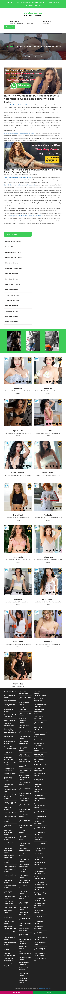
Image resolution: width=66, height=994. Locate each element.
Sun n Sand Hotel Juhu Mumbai (39, 769)
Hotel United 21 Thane (23, 887)
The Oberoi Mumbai (40, 868)
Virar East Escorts (11, 322)
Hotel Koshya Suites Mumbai (10, 938)
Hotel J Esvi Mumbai (10, 907)
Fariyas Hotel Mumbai (8, 753)
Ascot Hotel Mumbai (10, 692)
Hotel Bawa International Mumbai (8, 832)
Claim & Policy (38, 5)
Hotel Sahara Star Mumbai (24, 789)
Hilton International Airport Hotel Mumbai (10, 796)
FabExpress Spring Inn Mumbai (9, 742)
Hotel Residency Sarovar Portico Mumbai (24, 777)
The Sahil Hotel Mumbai (38, 922)
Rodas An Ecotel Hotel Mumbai (39, 744)
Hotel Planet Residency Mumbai (24, 755)
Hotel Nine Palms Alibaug (24, 726)
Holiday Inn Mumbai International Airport (10, 803)
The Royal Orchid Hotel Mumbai (39, 917)
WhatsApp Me (49, 992)
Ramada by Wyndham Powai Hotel (40, 705)
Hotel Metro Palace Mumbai (25, 714)
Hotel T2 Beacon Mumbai (24, 855)
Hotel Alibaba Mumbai (8, 820)
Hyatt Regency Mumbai (23, 908)
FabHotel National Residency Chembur (10, 748)
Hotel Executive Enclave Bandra (8, 892)
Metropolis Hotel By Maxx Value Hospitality (25, 941)
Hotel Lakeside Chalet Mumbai (8, 949)
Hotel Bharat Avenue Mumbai (10, 844)
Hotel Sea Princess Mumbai (24, 805)
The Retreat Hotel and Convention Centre (39, 905)
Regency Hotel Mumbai (38, 723)
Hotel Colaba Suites (10, 866)
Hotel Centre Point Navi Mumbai (9, 856)
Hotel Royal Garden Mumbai (25, 783)
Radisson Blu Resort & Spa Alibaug (40, 700)
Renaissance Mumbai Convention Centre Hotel (40, 734)
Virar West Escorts (11, 316)
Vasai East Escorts (11, 311)
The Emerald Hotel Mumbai (39, 828)
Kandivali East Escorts (13, 247)
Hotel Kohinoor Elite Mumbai (10, 933)
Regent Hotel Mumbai (38, 728)
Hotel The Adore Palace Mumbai (24, 865)
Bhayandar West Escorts (13, 252)
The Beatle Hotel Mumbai (39, 812)
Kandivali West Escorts (13, 241)
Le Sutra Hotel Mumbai (23, 935)
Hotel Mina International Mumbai (23, 720)
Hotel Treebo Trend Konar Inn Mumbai (25, 881)
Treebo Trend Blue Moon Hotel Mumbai (40, 949)
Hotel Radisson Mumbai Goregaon (24, 760)
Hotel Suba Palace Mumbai (24, 844)
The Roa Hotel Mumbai (38, 911)
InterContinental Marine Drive (24, 913)
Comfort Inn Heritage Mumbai (9, 724)
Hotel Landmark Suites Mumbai (8, 959)
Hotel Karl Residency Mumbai (10, 922)
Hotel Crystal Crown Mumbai (10, 876)
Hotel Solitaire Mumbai (23, 831)
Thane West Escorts (12, 295)
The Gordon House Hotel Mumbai (39, 849)
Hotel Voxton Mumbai (23, 892)
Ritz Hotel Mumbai (39, 740)
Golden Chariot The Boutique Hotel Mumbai (10, 779)
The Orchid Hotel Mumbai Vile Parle (39, 872)
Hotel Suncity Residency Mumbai (24, 849)
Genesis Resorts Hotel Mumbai (9, 769)
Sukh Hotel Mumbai (40, 765)
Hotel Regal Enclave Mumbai (25, 771)
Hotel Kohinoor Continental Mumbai (10, 927)
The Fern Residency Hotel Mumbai (40, 844)
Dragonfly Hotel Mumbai (8, 737)
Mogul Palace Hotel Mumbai (25, 958)
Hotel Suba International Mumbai (23, 838)
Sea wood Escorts (11, 290)
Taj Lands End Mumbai (38, 785)
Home (22, 57)
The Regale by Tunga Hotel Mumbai (40, 893)
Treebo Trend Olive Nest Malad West (39, 954)
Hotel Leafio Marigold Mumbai (24, 692)
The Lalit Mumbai (39, 854)
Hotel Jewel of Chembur (8, 911)
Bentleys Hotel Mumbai (8, 710)
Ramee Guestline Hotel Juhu (39, 717)
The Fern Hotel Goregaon (38, 838)
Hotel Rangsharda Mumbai (24, 766)
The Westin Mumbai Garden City (40, 943)
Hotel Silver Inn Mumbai (23, 815)
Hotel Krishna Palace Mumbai (10, 943)
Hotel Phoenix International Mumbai (23, 749)
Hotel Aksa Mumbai (10, 816)
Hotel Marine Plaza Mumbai (24, 703)
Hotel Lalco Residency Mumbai (9, 954)
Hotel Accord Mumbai (8, 808)
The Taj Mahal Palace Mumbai (40, 938)
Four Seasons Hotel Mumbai (10, 764)
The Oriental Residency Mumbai (39, 877)
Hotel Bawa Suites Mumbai (9, 838)
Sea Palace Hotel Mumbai (39, 760)
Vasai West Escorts (12, 306)
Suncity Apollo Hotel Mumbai (40, 774)
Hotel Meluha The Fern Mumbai (24, 708)
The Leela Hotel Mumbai (38, 858)
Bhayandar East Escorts (13, 257)
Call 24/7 (10, 2)
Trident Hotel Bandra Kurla (40, 959)
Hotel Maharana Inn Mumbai (25, 698)
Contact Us (9, 27)
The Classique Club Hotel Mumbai (40, 822)
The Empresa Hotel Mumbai (39, 833)
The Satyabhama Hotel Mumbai (39, 927)
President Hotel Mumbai (23, 974)
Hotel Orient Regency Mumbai (25, 732)
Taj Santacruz (38, 795)
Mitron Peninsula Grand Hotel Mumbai (25, 953)
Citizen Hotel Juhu (9, 720)
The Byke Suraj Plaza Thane (40, 817)
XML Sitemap (29, 5)
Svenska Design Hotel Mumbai (38, 780)
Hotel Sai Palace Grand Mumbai (24, 799)
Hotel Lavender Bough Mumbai (8, 965)
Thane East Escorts (12, 300)
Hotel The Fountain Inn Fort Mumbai (35, 57)
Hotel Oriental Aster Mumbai (25, 737)
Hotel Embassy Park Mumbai (10, 886)
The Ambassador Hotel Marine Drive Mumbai (39, 805)
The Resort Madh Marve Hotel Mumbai (40, 899)
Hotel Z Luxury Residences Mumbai (25, 903)
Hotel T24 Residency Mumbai (25, 860)
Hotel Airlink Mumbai (10, 813)
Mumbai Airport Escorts (13, 268)
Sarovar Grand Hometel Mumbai (39, 755)
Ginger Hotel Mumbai (10, 773)
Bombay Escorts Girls (44, 988)
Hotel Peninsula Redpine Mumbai (24, 742)
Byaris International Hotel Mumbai (10, 715)
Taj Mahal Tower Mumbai (39, 790)
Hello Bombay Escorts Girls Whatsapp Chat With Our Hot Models (38, 2)
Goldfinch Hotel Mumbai (8, 785)
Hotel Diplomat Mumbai (8, 881)
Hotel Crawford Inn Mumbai (9, 870)
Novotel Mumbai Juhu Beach (24, 963)
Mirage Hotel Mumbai (23, 947)
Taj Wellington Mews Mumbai (40, 799)
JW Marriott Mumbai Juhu (25, 924)
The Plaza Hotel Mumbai (39, 888)
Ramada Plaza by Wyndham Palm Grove (39, 711)
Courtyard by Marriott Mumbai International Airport (10, 730)
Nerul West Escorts (12, 273)
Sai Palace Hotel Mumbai (39, 750)
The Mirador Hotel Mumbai (39, 863)
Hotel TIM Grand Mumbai (24, 876)
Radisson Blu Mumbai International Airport (40, 693)
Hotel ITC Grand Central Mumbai (9, 902)
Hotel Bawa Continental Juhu (9, 826)
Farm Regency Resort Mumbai (8, 758)
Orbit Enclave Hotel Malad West (25, 969)
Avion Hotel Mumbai (10, 700)
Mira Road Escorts (11, 263)
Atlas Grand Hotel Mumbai (9, 696)
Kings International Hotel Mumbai (25, 929)
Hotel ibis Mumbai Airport (9, 897)
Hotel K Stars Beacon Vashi (8, 917)
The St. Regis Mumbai (38, 933)
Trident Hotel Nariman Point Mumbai (23, 980)
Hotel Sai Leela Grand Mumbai (25, 794)
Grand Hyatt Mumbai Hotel (10, 790)
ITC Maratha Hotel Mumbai (24, 919)
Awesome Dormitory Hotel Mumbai (10, 705)
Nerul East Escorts (11, 279)
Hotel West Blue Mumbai (24, 897)
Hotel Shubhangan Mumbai (24, 810)
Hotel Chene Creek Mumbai (9, 861)
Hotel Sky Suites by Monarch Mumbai (25, 821)
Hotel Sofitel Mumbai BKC (25, 826)
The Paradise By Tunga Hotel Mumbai (40, 883)
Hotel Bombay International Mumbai (8, 850)
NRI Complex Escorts (12, 284)
